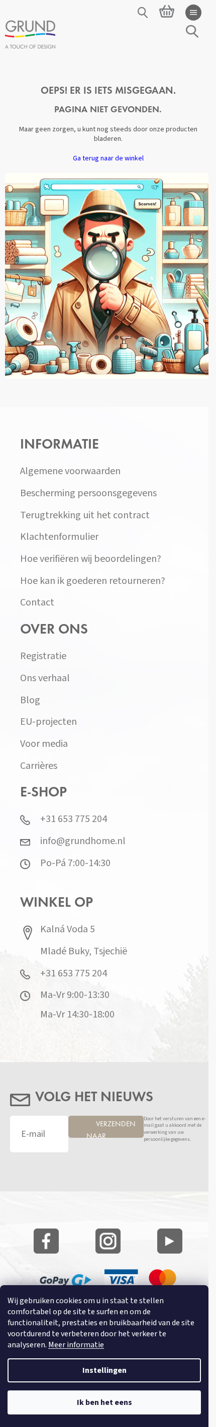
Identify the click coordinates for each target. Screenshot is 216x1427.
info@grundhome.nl (83, 841)
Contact (37, 602)
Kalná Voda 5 (67, 929)
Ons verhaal (45, 678)
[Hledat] (143, 13)
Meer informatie (76, 1344)
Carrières (38, 766)
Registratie (43, 656)
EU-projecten (48, 722)
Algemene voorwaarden (70, 471)
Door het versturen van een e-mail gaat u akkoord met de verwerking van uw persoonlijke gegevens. (174, 1129)
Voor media (44, 744)
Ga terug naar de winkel (108, 158)
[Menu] (193, 13)
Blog (30, 700)
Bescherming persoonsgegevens (88, 493)
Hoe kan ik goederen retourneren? (92, 581)
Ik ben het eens (104, 1402)
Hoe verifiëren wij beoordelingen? (90, 559)
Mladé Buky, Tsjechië (83, 951)
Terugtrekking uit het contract (85, 515)
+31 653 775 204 (73, 819)
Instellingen (104, 1370)
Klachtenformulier (59, 537)
